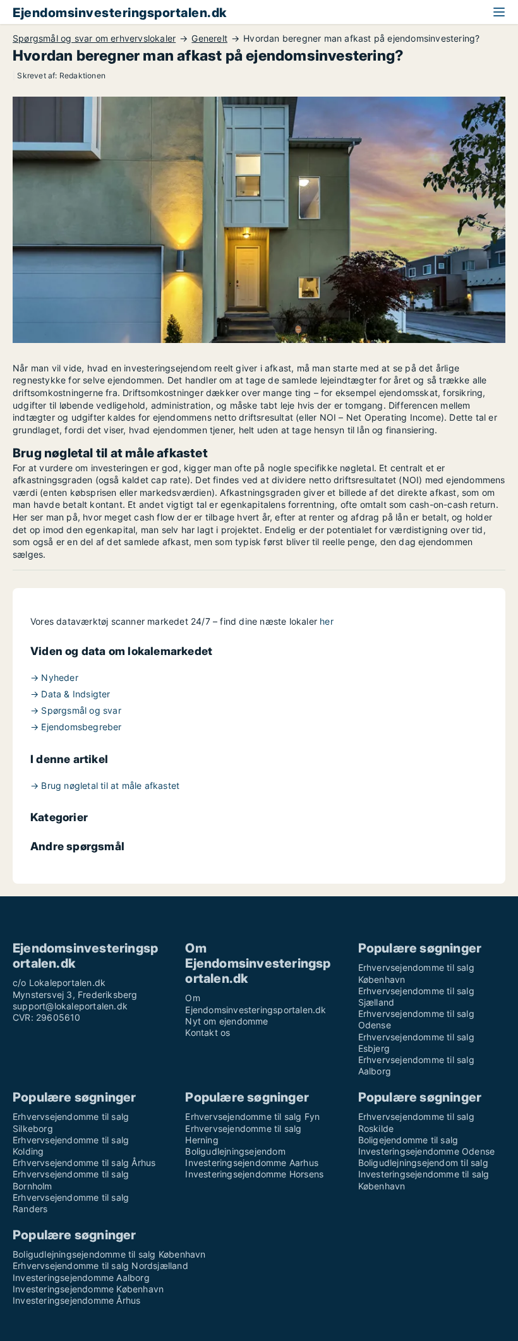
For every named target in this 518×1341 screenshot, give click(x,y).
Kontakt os (207, 1032)
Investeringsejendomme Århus (76, 1300)
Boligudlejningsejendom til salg (423, 1162)
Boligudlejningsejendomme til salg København (109, 1254)
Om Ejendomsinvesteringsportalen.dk (255, 1003)
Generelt (209, 38)
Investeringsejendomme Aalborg (81, 1277)
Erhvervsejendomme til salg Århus (84, 1162)
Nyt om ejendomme (226, 1021)
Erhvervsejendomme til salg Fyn (252, 1116)
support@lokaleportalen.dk (70, 1006)
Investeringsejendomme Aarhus (251, 1162)
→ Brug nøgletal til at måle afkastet (104, 785)
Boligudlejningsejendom (235, 1151)
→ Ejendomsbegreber (76, 726)
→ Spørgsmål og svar (75, 710)
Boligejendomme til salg (408, 1139)
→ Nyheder (54, 677)
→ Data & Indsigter (70, 694)
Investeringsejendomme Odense (426, 1151)
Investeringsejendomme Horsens (254, 1174)
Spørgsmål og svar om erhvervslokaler (94, 38)
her (327, 621)
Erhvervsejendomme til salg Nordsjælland (100, 1265)
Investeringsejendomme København (88, 1289)
